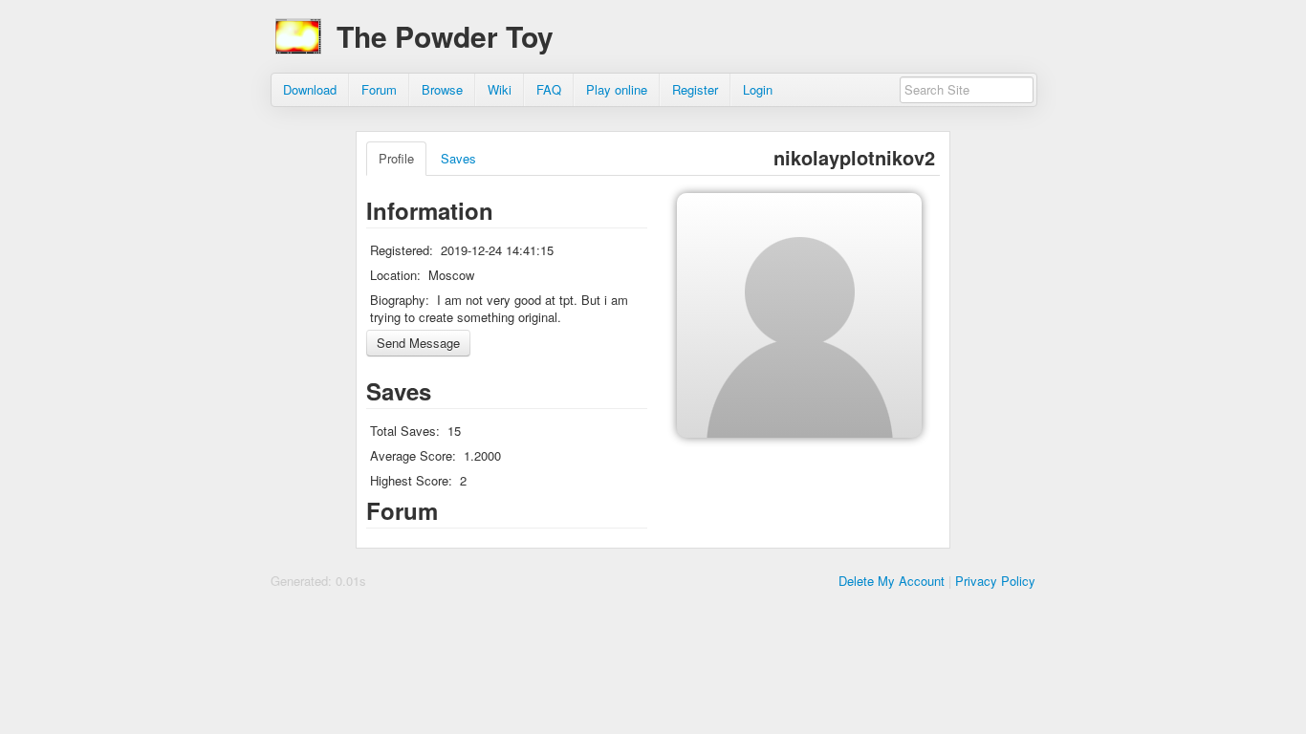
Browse (442, 89)
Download (310, 89)
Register (695, 89)
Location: (395, 275)
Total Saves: (405, 430)
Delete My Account (891, 581)
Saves (458, 158)
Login (758, 89)
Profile (396, 158)
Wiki (500, 89)
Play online (616, 89)
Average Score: (413, 455)
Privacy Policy (995, 581)
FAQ (548, 89)
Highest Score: (411, 480)
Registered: (401, 250)
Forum (379, 89)
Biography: (399, 300)
